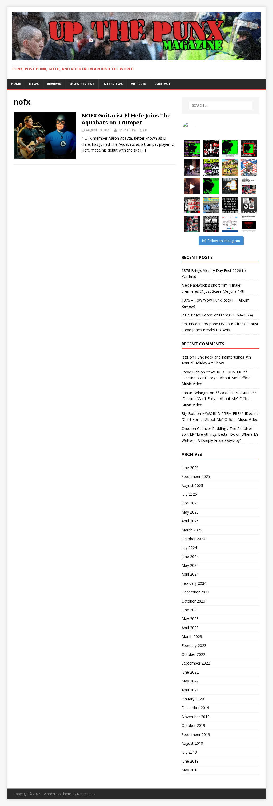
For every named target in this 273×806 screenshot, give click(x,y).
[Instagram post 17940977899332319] (230, 148)
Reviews (54, 84)
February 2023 (194, 645)
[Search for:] (221, 105)
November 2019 (196, 716)
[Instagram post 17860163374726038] (249, 148)
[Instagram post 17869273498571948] (211, 186)
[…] (143, 150)
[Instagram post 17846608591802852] (249, 224)
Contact (162, 84)
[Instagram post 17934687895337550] (211, 167)
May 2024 (190, 565)
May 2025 (190, 512)
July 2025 (189, 494)
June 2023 (190, 609)
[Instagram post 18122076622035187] (249, 205)
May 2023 (190, 618)
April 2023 (190, 627)
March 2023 (192, 636)
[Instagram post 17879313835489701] (211, 224)
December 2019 (195, 707)
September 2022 (196, 663)
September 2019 (196, 734)
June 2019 (190, 761)
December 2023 (195, 592)
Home (16, 84)
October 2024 (193, 538)
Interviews (113, 84)
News (34, 84)
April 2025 (190, 520)
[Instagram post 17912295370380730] (192, 186)
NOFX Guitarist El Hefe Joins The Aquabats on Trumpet (126, 119)
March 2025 (192, 529)
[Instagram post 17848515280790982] (230, 205)
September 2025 (196, 476)
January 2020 (193, 698)
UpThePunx (127, 130)
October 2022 (193, 654)
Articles (138, 84)
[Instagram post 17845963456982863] (211, 148)
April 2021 (190, 690)
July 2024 (189, 547)
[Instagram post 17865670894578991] (192, 205)
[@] (197, 128)
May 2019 (190, 769)
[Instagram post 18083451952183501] (249, 186)
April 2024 (190, 574)
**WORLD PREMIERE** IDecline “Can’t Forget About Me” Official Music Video (216, 377)
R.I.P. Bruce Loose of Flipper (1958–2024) (217, 314)
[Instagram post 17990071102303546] (230, 224)
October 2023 (193, 601)
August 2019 (192, 743)
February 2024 (194, 583)
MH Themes (86, 794)
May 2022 (190, 680)
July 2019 (189, 752)
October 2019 (193, 725)
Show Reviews (81, 84)
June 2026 (190, 467)
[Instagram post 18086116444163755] (192, 148)
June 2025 (190, 503)
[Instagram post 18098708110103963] (211, 205)
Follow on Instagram (224, 240)
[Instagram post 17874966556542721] (230, 167)
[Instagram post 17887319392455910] (192, 224)
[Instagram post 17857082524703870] (249, 167)
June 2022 (190, 672)
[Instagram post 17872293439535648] (230, 186)
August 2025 (192, 485)
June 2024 (190, 556)
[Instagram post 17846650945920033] (192, 167)
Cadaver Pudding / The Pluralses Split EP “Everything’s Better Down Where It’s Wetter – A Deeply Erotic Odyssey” (220, 434)
